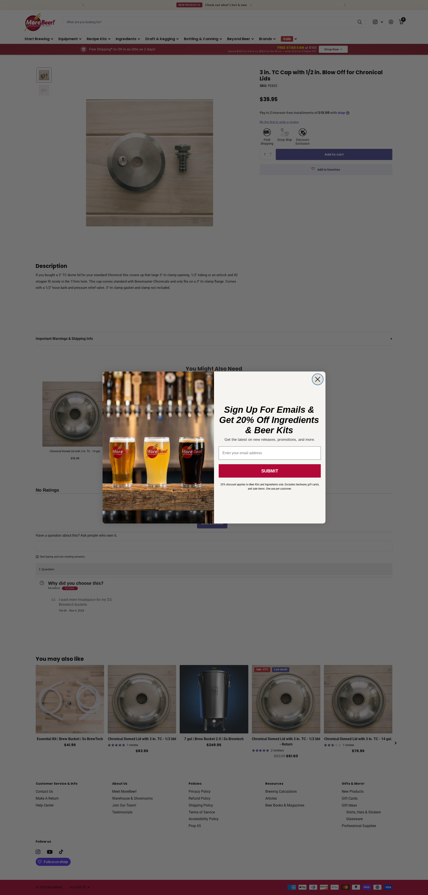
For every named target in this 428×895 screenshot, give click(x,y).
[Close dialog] (317, 379)
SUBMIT (269, 470)
